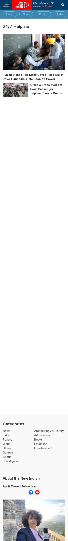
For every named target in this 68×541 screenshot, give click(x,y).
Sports (7, 457)
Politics (43, 14)
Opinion (8, 452)
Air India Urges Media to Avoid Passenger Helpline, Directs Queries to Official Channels (47, 89)
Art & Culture (42, 435)
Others (7, 448)
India (60, 14)
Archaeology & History (49, 431)
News (26, 14)
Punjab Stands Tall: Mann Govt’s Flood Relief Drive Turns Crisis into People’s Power (33, 77)
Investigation (11, 461)
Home (9, 14)
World (6, 444)
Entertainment (43, 448)
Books (38, 439)
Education (40, 444)
